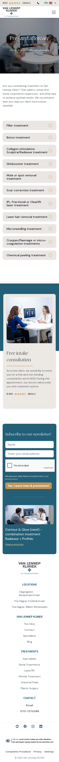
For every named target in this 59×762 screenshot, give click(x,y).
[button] (48, 3)
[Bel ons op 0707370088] (38, 4)
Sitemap (49, 751)
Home (13, 50)
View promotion (14, 544)
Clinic (25, 50)
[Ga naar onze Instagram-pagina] (33, 727)
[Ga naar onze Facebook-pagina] (18, 727)
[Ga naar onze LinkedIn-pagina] (41, 727)
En (19, 50)
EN (46, 3)
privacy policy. (11, 479)
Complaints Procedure (18, 751)
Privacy (37, 751)
